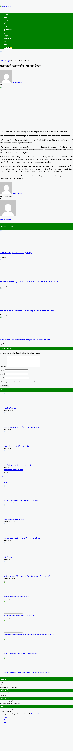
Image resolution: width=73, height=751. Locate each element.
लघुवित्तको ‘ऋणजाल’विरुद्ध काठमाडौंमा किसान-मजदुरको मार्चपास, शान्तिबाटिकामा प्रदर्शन (27, 310)
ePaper (8, 47)
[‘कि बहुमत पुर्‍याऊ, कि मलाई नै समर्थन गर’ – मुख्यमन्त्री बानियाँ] (13, 613)
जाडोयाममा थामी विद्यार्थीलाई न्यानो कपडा (14, 519)
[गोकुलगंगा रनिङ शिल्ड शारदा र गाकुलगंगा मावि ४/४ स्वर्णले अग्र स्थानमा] (13, 498)
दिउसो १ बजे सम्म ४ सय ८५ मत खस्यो (13, 470)
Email (2, 374)
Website (2, 378)
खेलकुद (6, 35)
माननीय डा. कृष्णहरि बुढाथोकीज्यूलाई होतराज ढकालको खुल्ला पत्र (20, 653)
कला (5, 44)
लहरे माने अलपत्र (8, 557)
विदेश (5, 26)
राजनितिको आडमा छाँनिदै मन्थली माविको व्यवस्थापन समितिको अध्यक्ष (21, 427)
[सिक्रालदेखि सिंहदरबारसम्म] (13, 406)
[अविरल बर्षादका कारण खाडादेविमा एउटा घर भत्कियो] (13, 444)
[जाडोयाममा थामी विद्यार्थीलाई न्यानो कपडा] (13, 517)
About (5, 720)
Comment (3, 366)
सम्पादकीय (7, 38)
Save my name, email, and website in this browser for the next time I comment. (26, 382)
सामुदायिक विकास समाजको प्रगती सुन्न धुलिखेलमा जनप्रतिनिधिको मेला (22, 538)
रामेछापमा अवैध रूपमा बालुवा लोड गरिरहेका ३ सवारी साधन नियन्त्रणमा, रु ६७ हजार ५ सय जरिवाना (30, 281)
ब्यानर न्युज (7, 61)
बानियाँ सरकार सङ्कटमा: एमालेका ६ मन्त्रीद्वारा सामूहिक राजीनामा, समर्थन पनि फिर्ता (25, 339)
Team (5, 722)
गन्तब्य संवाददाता (17, 82)
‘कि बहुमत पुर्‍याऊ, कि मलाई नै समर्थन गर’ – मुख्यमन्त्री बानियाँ (19, 615)
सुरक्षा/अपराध (8, 29)
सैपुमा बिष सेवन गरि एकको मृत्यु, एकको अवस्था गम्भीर (18, 465)
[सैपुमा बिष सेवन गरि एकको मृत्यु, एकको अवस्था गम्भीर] (13, 463)
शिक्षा (5, 41)
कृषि (5, 32)
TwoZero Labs (35, 714)
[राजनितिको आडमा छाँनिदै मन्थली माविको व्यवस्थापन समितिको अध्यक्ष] (13, 425)
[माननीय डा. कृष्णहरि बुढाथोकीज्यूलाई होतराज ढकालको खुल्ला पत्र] (13, 651)
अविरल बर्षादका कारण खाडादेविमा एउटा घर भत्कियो (17, 446)
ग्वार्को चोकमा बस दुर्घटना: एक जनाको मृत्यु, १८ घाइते (16, 253)
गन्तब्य (6, 20)
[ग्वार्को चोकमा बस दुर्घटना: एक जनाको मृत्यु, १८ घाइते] (17, 249)
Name (2, 370)
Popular (6, 480)
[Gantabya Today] (5, 6)
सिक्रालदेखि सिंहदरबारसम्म (10, 408)
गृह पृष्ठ (6, 14)
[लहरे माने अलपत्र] (13, 555)
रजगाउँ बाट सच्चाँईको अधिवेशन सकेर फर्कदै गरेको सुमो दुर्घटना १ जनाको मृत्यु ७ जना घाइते (27, 576)
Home (2, 61)
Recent (6, 482)
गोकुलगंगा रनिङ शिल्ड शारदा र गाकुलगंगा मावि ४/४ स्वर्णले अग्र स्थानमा (22, 500)
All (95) (2, 476)
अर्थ (5, 23)
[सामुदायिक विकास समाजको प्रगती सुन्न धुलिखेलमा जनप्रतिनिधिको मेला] (13, 536)
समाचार (6, 17)
